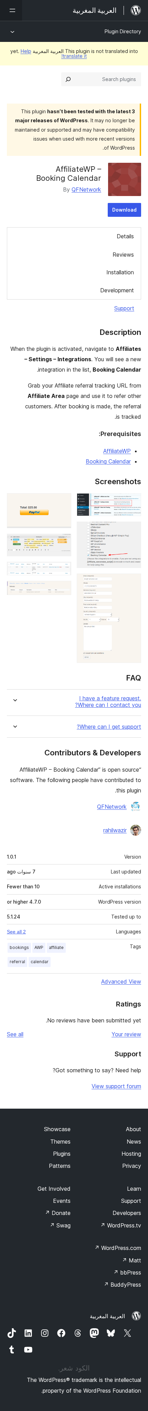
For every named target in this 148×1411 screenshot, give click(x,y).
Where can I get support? (109, 727)
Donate (58, 1212)
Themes (60, 1141)
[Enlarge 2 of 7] (131, 530)
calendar (40, 961)
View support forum (116, 1086)
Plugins (62, 1153)
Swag (60, 1225)
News (134, 1141)
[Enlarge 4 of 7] (62, 502)
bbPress (127, 1272)
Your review (126, 1034)
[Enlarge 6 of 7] (62, 571)
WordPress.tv (120, 1225)
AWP (38, 947)
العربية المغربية (107, 1316)
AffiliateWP (117, 450)
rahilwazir (115, 830)
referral (17, 961)
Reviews (123, 254)
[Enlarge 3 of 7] (131, 582)
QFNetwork (86, 189)
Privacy (131, 1165)
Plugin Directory (123, 31)
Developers (127, 1212)
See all (15, 1034)
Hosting (131, 1153)
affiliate (56, 947)
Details (125, 236)
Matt (131, 1260)
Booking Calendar (108, 461)
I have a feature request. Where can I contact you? (108, 701)
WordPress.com (117, 1247)
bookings (19, 947)
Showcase (57, 1129)
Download (124, 210)
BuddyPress (122, 1284)
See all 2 (16, 931)
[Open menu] (11, 10)
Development (117, 290)
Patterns (60, 1165)
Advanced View (121, 981)
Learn (134, 1188)
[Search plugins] (68, 79)
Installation (120, 272)
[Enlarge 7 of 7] (62, 590)
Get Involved (54, 1188)
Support (124, 308)
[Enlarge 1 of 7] (131, 502)
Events (62, 1200)
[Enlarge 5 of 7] (62, 543)
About (133, 1129)
